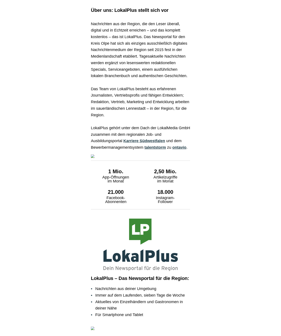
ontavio (179, 147)
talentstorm (155, 147)
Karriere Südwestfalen (144, 141)
